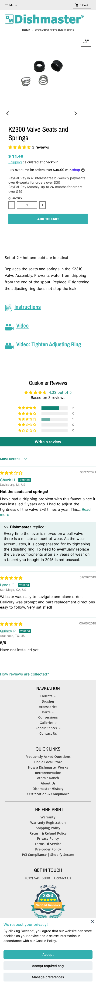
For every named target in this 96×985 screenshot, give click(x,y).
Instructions (27, 306)
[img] (11, 473)
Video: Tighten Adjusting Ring (48, 344)
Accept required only (48, 966)
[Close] (92, 921)
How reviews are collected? (24, 674)
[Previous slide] (8, 113)
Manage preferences (48, 977)
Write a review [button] (48, 441)
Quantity (15, 198)
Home (26, 30)
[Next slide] (75, 113)
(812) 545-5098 (37, 878)
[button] (20, 147)
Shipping (15, 162)
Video (22, 325)
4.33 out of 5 (60, 392)
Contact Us (62, 878)
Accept (48, 954)
